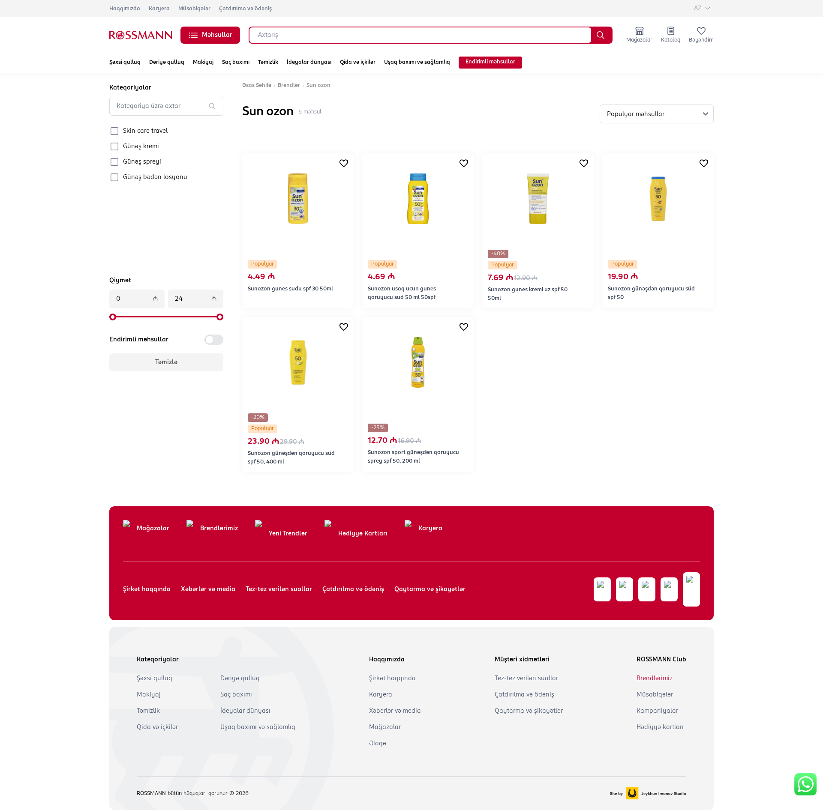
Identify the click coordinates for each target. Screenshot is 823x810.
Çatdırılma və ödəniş (245, 9)
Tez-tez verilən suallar (279, 589)
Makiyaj (203, 62)
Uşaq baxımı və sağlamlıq (417, 62)
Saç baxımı (235, 62)
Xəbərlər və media (208, 589)
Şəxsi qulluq (125, 62)
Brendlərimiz (219, 529)
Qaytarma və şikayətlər (430, 589)
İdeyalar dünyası (309, 62)
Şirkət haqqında (147, 589)
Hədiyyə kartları (660, 727)
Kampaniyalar (657, 711)
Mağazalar (153, 529)
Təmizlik (268, 62)
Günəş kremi (141, 146)
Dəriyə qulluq (166, 62)
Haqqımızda (124, 9)
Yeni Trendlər (288, 534)
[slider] (112, 317)
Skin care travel (145, 131)
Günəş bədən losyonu (155, 177)
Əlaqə (377, 744)
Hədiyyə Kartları (362, 534)
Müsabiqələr (194, 9)
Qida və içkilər (357, 62)
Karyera (159, 9)
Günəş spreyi (142, 162)
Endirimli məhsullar (490, 62)
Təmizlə (166, 362)
